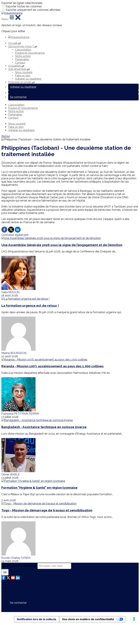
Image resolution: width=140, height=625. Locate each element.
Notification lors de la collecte (36, 619)
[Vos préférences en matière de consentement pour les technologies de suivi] (134, 619)
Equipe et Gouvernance (30, 52)
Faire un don (22, 75)
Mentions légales (19, 591)
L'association (23, 49)
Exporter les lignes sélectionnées (22, 3)
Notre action (23, 56)
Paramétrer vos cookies (23, 597)
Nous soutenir (23, 72)
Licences (13, 588)
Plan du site (15, 584)
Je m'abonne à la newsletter (19, 565)
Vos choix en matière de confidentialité (88, 619)
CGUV (12, 594)
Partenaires (22, 59)
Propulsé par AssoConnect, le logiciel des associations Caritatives (49, 610)
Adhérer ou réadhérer (28, 78)
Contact (20, 62)
